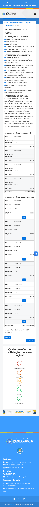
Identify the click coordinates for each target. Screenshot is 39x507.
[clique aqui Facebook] (19, 499)
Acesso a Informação (16, 22)
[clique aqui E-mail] (14, 499)
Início (6, 22)
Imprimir (30, 340)
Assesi (12, 504)
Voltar (8, 337)
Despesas (28, 22)
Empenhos (9, 25)
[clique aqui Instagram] (24, 499)
